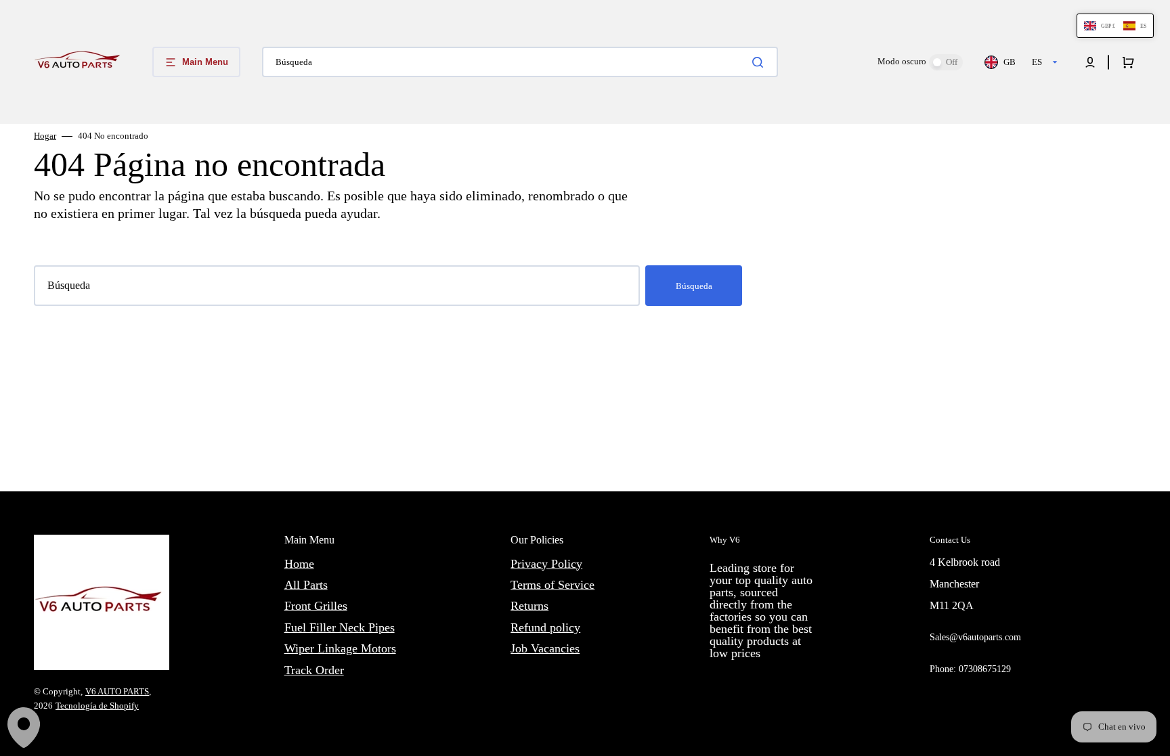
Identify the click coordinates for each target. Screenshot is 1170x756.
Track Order (314, 670)
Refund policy (545, 627)
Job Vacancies (545, 648)
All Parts (306, 585)
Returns (529, 606)
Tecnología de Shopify (97, 706)
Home (299, 564)
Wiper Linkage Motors (340, 648)
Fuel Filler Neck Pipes (339, 627)
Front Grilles (315, 606)
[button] (1090, 62)
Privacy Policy (546, 564)
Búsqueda (694, 286)
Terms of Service (552, 585)
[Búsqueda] (760, 62)
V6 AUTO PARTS (117, 691)
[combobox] (520, 62)
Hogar (45, 136)
